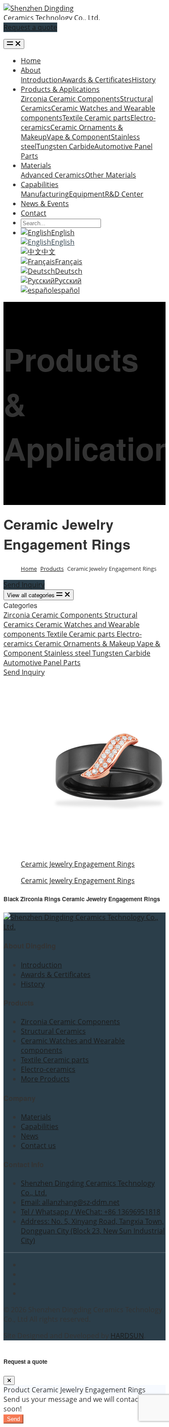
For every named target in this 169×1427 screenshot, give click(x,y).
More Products (45, 1079)
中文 (48, 251)
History (144, 79)
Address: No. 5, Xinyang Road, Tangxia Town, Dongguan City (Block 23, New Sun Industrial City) (93, 1231)
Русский (68, 280)
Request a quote (30, 27)
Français (68, 261)
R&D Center (124, 194)
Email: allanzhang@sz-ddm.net (70, 1202)
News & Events (45, 203)
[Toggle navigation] (13, 44)
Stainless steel (68, 653)
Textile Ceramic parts (96, 118)
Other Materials (110, 175)
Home (31, 60)
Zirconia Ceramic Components (70, 99)
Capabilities (39, 184)
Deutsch (68, 271)
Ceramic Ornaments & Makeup (86, 643)
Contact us (38, 1145)
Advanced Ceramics (53, 175)
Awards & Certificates (97, 79)
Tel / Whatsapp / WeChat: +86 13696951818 (90, 1212)
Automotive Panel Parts (42, 662)
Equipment (87, 194)
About (31, 70)
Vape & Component (79, 137)
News (30, 1136)
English (63, 232)
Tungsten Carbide (65, 146)
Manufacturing (45, 194)
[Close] (9, 1380)
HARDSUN (127, 1335)
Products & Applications (60, 89)
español (67, 290)
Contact (33, 213)
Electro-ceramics (48, 1069)
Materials (36, 165)
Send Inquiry (24, 584)
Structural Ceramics (53, 1031)
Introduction (41, 79)
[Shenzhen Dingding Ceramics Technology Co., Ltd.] (52, 18)
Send (13, 1419)
